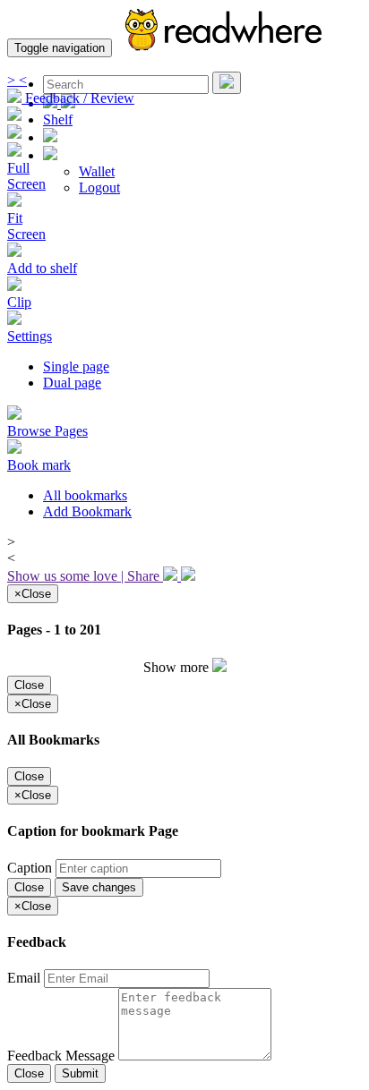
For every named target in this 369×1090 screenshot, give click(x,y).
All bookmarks (85, 495)
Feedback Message (62, 1055)
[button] (50, 155)
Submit (80, 1073)
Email (25, 977)
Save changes (99, 887)
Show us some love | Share (85, 575)
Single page (76, 366)
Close (29, 685)
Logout (99, 187)
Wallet (97, 171)
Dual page (72, 382)
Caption (31, 867)
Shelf (58, 119)
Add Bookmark (87, 511)
